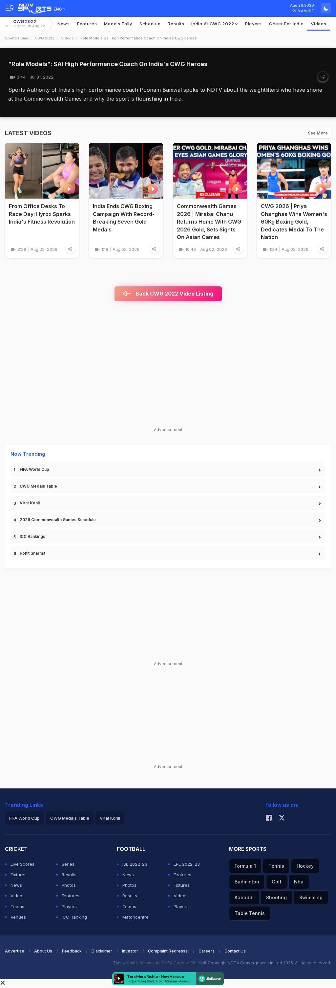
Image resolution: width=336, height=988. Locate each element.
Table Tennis (250, 913)
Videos (318, 23)
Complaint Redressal (168, 951)
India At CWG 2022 (213, 23)
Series (68, 864)
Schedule (150, 23)
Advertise (14, 951)
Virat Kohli (30, 502)
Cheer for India (286, 23)
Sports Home (16, 38)
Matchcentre (135, 917)
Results (176, 23)
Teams (17, 906)
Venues (18, 917)
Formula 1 (245, 866)
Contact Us (235, 951)
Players (253, 23)
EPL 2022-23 (187, 864)
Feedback (72, 951)
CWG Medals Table (38, 486)
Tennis (276, 866)
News (63, 23)
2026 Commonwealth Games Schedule (58, 519)
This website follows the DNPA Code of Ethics (158, 962)
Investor (130, 951)
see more (318, 133)
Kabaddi (244, 897)
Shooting (276, 897)
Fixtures (18, 874)
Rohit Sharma (32, 553)
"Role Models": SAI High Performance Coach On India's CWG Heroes (107, 63)
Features (87, 23)
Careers (207, 951)
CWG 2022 (25, 23)
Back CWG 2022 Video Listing (173, 293)
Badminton (247, 881)
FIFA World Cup (34, 469)
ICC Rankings (32, 536)
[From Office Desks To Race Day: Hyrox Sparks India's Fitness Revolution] (42, 171)
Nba (299, 881)
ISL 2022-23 (134, 864)
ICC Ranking (74, 917)
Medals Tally (118, 23)
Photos (69, 885)
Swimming (311, 897)
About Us (43, 951)
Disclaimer (102, 951)
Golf (277, 881)
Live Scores (22, 864)
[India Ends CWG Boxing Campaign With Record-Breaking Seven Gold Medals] (126, 171)
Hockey (305, 866)
